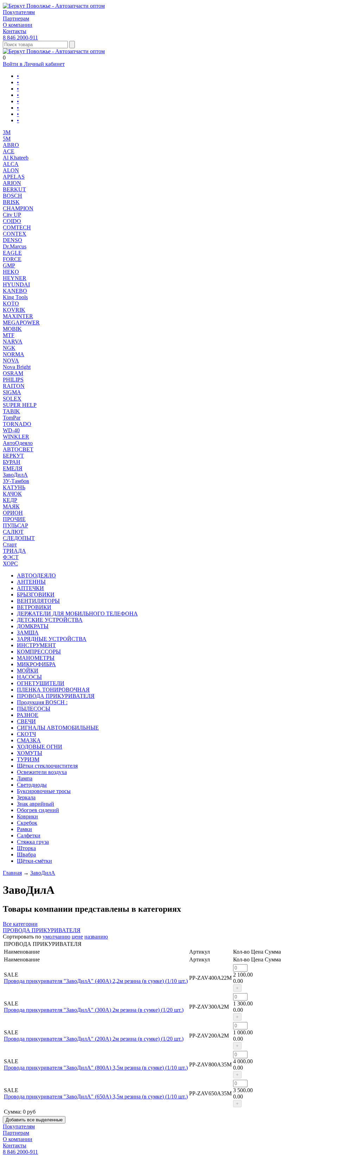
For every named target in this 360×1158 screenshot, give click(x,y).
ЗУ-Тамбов (16, 481)
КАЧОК (12, 494)
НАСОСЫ (29, 677)
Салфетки (28, 835)
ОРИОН (13, 513)
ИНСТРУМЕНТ (36, 645)
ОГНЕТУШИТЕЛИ (40, 683)
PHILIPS (13, 380)
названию (96, 937)
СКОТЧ (26, 734)
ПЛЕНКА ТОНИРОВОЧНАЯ (53, 690)
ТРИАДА (14, 551)
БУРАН (11, 462)
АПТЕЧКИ (30, 588)
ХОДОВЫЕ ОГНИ (39, 747)
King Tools (15, 297)
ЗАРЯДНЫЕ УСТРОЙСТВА (51, 639)
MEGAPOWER (21, 323)
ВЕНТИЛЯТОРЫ (38, 601)
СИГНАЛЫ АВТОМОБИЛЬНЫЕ (58, 728)
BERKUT (14, 189)
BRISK (11, 202)
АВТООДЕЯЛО (36, 575)
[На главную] (54, 6)
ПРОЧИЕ (14, 519)
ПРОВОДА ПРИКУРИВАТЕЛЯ (56, 696)
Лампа (24, 778)
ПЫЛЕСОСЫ (33, 709)
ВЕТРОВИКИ (34, 607)
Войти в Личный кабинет (34, 64)
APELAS (14, 177)
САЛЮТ (13, 532)
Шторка (26, 848)
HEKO (11, 272)
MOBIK (12, 329)
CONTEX (14, 234)
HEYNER (14, 278)
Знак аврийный (35, 804)
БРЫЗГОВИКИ (35, 594)
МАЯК (11, 506)
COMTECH (17, 227)
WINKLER (16, 437)
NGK (9, 348)
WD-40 (11, 430)
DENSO (12, 240)
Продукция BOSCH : (42, 702)
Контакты (14, 31)
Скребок (27, 823)
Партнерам (16, 18)
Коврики (27, 816)
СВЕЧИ (26, 721)
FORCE (12, 259)
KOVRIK (14, 310)
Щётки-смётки (34, 861)
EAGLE (12, 253)
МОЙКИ (27, 671)
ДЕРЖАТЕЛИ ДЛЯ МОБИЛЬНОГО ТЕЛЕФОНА (77, 614)
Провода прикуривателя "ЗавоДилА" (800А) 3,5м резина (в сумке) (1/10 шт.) (96, 1068)
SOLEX (12, 399)
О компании (17, 25)
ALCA (11, 164)
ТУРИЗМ (28, 759)
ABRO (11, 145)
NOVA (11, 361)
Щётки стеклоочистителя (47, 766)
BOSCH (12, 196)
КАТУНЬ (14, 487)
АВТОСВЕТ (18, 449)
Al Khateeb (15, 158)
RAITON (14, 386)
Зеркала (26, 797)
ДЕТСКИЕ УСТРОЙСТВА (50, 620)
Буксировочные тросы (44, 791)
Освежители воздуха (42, 772)
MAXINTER (18, 316)
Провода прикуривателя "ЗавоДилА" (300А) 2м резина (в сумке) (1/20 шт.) (94, 1010)
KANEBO (15, 291)
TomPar (11, 418)
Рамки (24, 829)
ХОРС (10, 563)
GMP (9, 265)
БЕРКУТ (13, 456)
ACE (8, 151)
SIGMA (12, 392)
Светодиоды (32, 785)
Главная (12, 873)
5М (7, 139)
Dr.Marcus (14, 246)
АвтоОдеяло (18, 443)
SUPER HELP (20, 405)
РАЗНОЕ (27, 715)
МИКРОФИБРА (36, 664)
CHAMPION (18, 208)
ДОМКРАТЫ (33, 626)
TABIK (11, 411)
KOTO (11, 303)
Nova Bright (17, 367)
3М (7, 132)
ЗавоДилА (15, 475)
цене (77, 937)
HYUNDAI (16, 284)
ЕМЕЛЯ (12, 468)
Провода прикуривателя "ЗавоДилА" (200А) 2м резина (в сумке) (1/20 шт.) (94, 1039)
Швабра (26, 854)
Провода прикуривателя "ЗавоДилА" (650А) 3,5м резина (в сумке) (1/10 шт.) (96, 1097)
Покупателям (19, 12)
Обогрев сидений (38, 810)
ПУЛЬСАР (15, 525)
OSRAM (13, 373)
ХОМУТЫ (29, 753)
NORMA (13, 354)
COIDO (12, 221)
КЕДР (10, 500)
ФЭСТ (11, 557)
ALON (11, 170)
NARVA (12, 342)
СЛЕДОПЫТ (19, 538)
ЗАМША (28, 633)
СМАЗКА (29, 740)
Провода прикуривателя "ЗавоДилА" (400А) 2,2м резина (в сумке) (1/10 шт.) (96, 981)
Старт (10, 544)
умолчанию (56, 937)
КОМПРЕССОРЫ (39, 652)
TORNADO (17, 424)
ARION (12, 183)
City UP (12, 215)
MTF (8, 335)
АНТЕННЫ (31, 582)
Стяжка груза (33, 842)
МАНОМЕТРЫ (35, 658)
